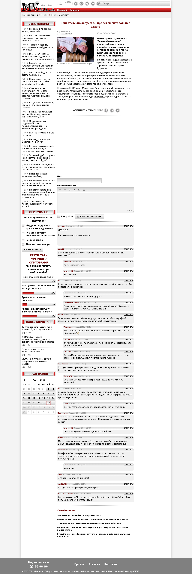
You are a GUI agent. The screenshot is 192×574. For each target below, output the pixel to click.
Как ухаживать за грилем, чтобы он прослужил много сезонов (38, 105)
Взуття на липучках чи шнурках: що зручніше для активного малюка (36, 38)
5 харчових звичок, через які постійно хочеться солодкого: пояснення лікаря (38, 167)
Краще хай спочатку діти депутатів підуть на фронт (37, 310)
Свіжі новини (39, 23)
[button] (60, 190)
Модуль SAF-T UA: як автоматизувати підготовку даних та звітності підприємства (38, 56)
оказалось (79, 91)
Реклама (94, 564)
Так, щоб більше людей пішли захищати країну (38, 287)
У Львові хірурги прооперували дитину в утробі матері (37, 204)
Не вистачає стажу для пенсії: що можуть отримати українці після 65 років (36, 82)
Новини (61, 10)
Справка (74, 10)
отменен (109, 94)
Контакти (110, 564)
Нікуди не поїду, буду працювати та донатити (39, 227)
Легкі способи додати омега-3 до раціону (36, 74)
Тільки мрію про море (38, 244)
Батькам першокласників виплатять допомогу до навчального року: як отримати (38, 148)
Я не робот (67, 216)
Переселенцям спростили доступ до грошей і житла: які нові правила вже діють (38, 183)
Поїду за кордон (35, 240)
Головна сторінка (30, 15)
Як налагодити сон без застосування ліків (36, 30)
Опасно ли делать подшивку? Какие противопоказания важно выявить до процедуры (35, 125)
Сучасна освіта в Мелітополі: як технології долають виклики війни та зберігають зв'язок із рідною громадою (36, 93)
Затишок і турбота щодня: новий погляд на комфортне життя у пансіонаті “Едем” (38, 158)
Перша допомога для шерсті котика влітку (36, 141)
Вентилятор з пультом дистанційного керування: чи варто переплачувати (37, 114)
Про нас (79, 564)
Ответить (128, 226)
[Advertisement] (95, 148)
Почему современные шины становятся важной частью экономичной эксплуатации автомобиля (38, 194)
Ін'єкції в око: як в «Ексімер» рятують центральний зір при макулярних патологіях (38, 66)
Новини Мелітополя (60, 15)
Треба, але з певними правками (34, 299)
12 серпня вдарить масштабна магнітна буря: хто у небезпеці (37, 47)
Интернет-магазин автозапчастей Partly (35, 175)
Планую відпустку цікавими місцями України (40, 234)
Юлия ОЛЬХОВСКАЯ (106, 33)
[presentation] (60, 190)
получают (99, 97)
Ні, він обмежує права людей (38, 277)
